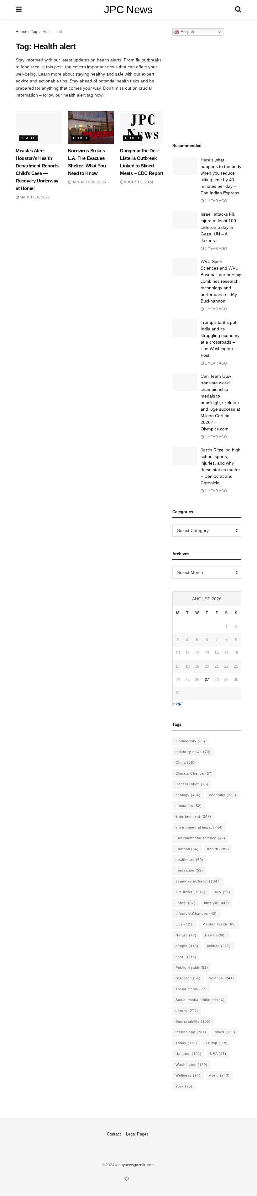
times (225, 1032)
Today (186, 1043)
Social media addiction (200, 1000)
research (188, 978)
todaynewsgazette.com (135, 1165)
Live (185, 924)
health (218, 849)
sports (187, 1011)
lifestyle (216, 903)
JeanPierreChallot (198, 881)
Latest (186, 903)
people (187, 946)
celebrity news (193, 752)
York (184, 1086)
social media (191, 989)
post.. (186, 957)
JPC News (128, 9)
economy (222, 795)
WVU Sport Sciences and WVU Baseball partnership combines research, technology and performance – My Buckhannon (221, 281)
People (80, 138)
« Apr (178, 703)
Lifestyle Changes (196, 913)
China (185, 762)
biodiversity (190, 741)
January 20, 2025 (88, 182)
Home (21, 31)
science (221, 978)
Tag (34, 31)
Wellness (188, 1075)
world (219, 1075)
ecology (188, 795)
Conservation (192, 784)
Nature (186, 935)
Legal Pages (137, 1134)
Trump (217, 1043)
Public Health (192, 967)
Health (28, 138)
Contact (114, 1134)
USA (218, 1054)
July (222, 892)
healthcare (189, 859)
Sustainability (193, 1021)
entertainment (193, 816)
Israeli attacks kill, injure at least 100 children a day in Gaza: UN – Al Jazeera (218, 227)
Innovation (189, 870)
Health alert (52, 31)
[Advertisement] (214, 87)
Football (187, 849)
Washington (191, 1065)
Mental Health (219, 924)
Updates (189, 1054)
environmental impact (199, 827)
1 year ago (215, 201)
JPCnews (191, 892)
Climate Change (194, 773)
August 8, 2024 (138, 182)
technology (191, 1032)
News (215, 935)
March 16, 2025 (34, 197)
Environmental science (200, 838)
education (189, 806)
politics (219, 946)
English (186, 31)
